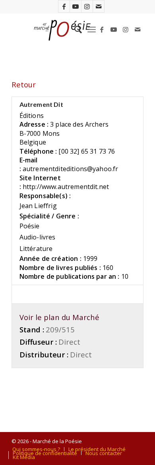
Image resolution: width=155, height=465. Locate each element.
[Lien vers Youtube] (75, 6)
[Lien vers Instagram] (87, 6)
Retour (24, 84)
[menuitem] (74, 29)
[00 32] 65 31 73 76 (86, 151)
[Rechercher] (74, 29)
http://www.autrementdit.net (66, 186)
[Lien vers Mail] (98, 6)
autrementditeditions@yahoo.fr (70, 168)
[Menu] (91, 29)
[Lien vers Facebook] (64, 6)
